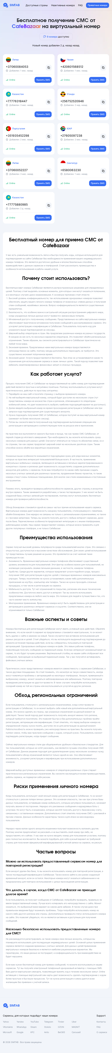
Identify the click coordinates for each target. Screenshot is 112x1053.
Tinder (61, 1021)
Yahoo (6, 1021)
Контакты (101, 1021)
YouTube (34, 1021)
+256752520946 (72, 101)
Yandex (20, 1021)
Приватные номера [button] (97, 5)
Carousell (76, 1032)
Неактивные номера (63, 5)
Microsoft (7, 1032)
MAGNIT (76, 1027)
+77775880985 (17, 204)
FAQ (80, 5)
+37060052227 (17, 170)
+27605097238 (71, 135)
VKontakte (8, 1027)
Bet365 (61, 1032)
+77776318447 (16, 101)
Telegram (48, 1021)
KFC (32, 1032)
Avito (46, 1032)
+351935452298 (17, 135)
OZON (61, 1027)
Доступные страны (37, 5)
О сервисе (102, 1032)
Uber (74, 1021)
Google (20, 1032)
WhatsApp (22, 1027)
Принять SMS (43, 80)
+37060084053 (17, 66)
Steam (33, 1027)
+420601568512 (71, 66)
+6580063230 (70, 170)
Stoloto (47, 1027)
